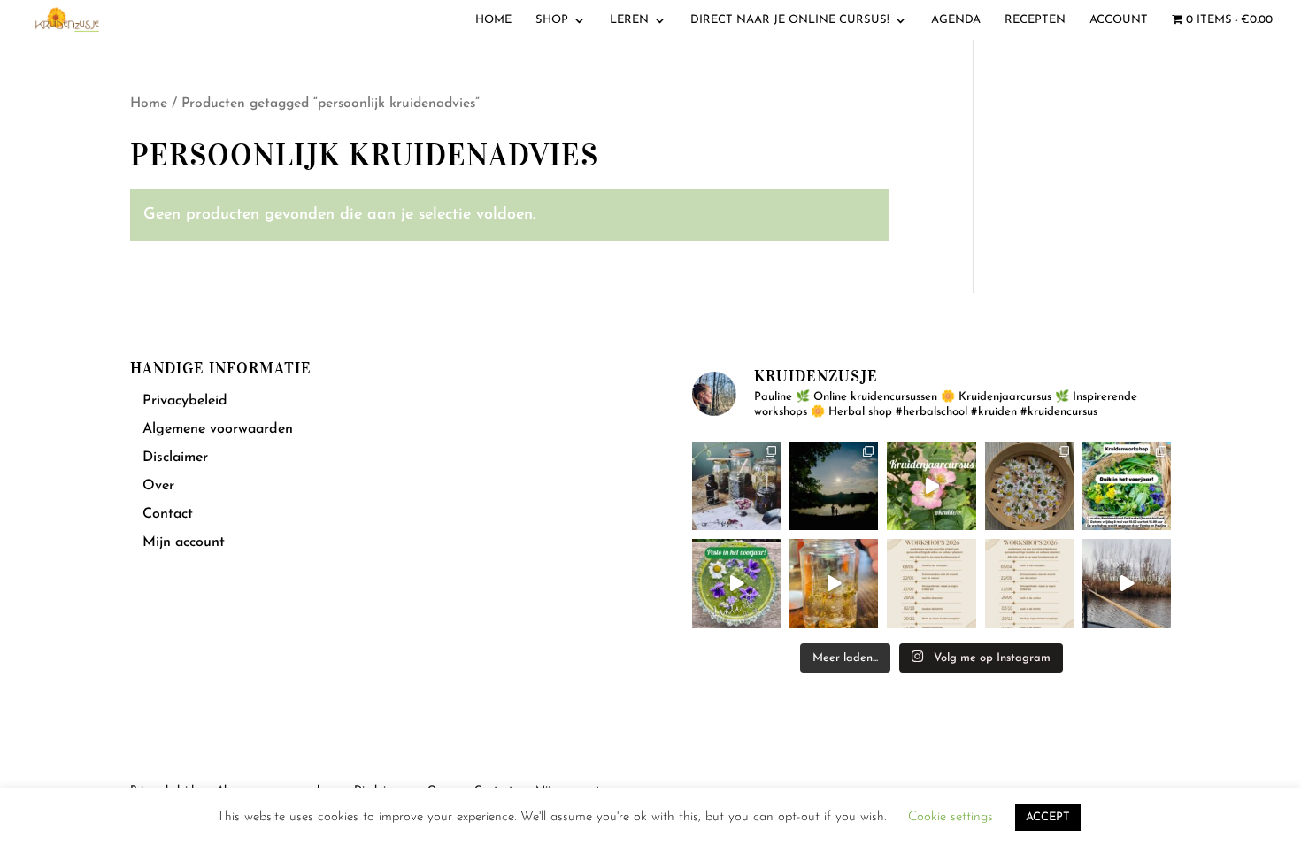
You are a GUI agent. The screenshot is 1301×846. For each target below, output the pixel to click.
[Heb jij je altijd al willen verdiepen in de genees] (931, 486)
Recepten (1035, 20)
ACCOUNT (1118, 20)
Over (158, 486)
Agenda (956, 20)
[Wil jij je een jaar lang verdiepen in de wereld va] (736, 486)
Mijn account (183, 542)
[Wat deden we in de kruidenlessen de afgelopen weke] (833, 583)
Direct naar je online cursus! (789, 20)
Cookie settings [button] (950, 817)
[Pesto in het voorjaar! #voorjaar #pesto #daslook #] (736, 583)
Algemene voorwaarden (217, 429)
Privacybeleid (184, 401)
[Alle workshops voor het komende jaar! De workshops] (1029, 583)
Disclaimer (175, 457)
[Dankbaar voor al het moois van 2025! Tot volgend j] (1126, 583)
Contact (167, 514)
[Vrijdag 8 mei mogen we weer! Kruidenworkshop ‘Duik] (1126, 486)
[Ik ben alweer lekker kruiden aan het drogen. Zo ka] (1029, 486)
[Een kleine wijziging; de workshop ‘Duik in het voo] (931, 583)
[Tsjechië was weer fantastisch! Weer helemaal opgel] (833, 486)
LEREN (629, 20)
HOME (493, 20)
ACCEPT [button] (1048, 817)
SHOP (551, 20)
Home (148, 103)
